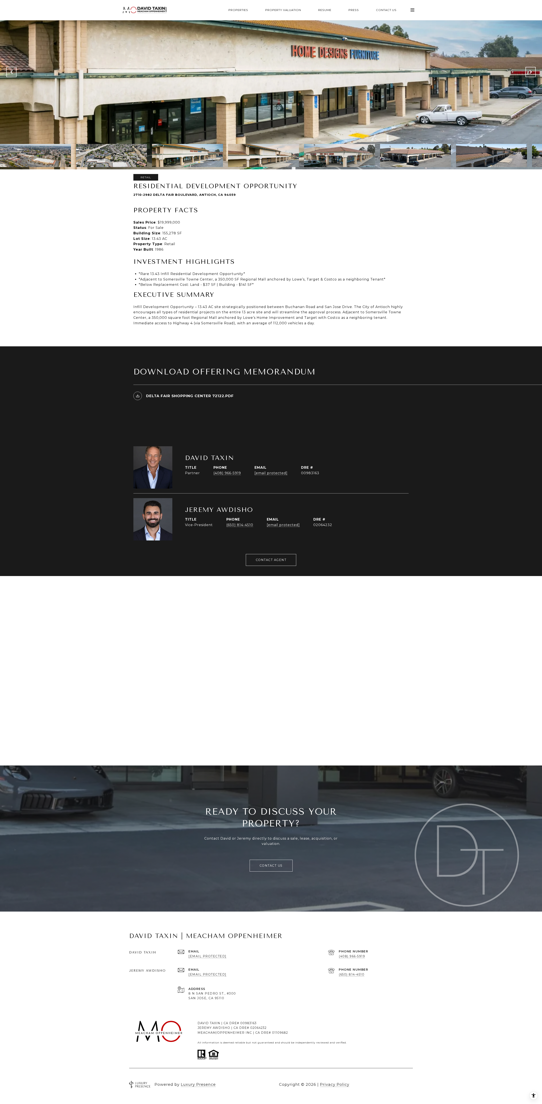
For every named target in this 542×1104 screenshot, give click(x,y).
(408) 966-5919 (227, 473)
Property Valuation (283, 10)
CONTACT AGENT (271, 560)
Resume (324, 10)
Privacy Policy (334, 1084)
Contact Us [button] (271, 866)
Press (353, 10)
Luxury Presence (198, 1084)
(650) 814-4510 (239, 525)
